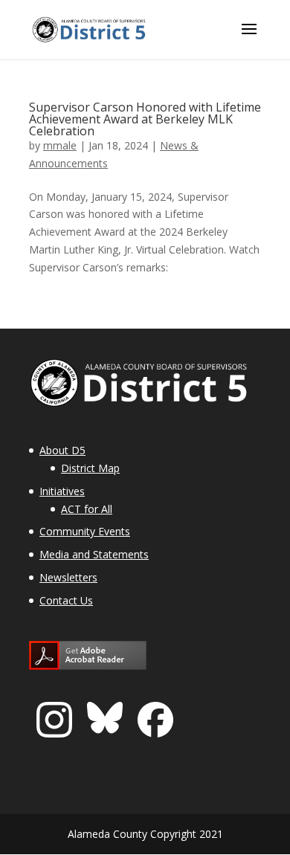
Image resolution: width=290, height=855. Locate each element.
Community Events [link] (84, 531)
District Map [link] (90, 468)
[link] (90, 29)
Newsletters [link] (68, 577)
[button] (249, 38)
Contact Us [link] (66, 600)
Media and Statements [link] (94, 554)
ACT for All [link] (86, 509)
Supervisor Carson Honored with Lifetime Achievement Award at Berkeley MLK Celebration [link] (145, 119)
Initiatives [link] (62, 491)
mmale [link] (60, 145)
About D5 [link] (62, 450)
